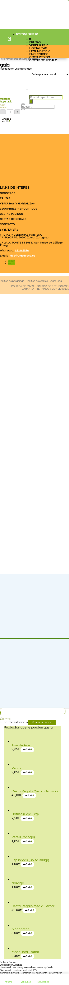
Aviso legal (56, 281)
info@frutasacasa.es (22, 255)
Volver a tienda (42, 722)
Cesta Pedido (40, 57)
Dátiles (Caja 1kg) (25, 814)
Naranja (18, 883)
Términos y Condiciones (53, 289)
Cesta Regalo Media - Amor (33, 906)
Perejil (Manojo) (23, 837)
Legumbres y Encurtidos (40, 53)
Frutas (35, 42)
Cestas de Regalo (43, 60)
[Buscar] (31, 101)
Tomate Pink (21, 745)
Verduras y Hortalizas (39, 47)
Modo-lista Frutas (25, 952)
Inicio (2, 59)
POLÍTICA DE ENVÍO (22, 286)
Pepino (17, 768)
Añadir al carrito (6, 120)
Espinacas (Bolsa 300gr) (30, 860)
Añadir (27, 749)
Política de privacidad (12, 281)
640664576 (22, 250)
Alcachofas (20, 929)
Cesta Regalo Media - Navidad (35, 791)
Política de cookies (37, 281)
